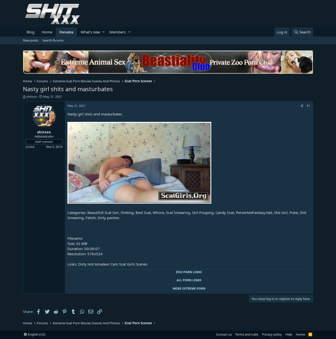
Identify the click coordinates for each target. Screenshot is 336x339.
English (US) (36, 334)
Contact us (224, 334)
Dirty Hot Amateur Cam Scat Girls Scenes (112, 264)
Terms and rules (246, 334)
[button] (103, 32)
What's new (90, 31)
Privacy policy (272, 334)
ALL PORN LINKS (189, 280)
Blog (30, 31)
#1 (308, 106)
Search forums (52, 40)
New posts (30, 40)
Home (47, 31)
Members (117, 31)
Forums (66, 31)
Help (288, 334)
